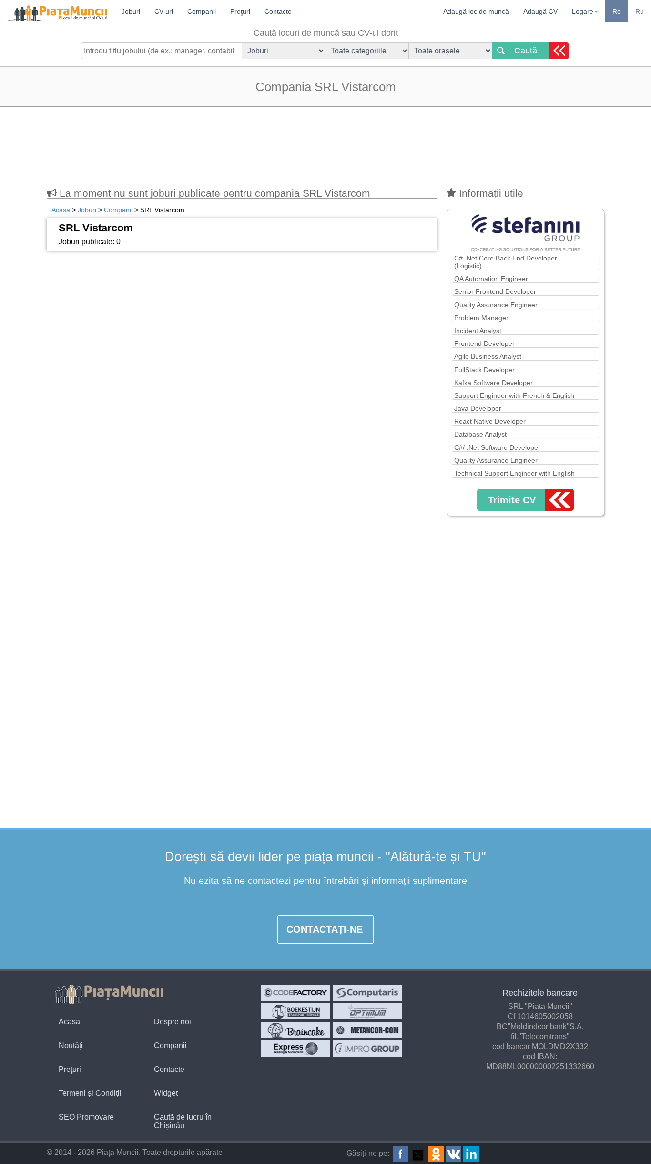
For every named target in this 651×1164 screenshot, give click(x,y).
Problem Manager (481, 318)
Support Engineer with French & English (514, 395)
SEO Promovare (86, 1117)
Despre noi (172, 1022)
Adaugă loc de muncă (476, 11)
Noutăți (71, 1045)
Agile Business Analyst (487, 356)
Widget (166, 1093)
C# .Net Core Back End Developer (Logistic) (505, 262)
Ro (616, 11)
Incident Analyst (477, 330)
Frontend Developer (484, 343)
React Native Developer (490, 421)
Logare (582, 11)
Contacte (169, 1069)
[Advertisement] (325, 142)
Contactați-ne (324, 929)
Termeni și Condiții (90, 1093)
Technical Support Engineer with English (514, 473)
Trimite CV (512, 500)
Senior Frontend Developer (495, 291)
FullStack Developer (484, 370)
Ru (639, 11)
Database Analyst (480, 434)
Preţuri (70, 1069)
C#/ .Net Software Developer (497, 447)
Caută (525, 50)
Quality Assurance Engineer (496, 305)
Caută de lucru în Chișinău (183, 1121)
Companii (170, 1045)
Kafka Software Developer (493, 382)
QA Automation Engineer (491, 278)
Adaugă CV (540, 11)
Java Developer (477, 408)
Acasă (69, 1022)
